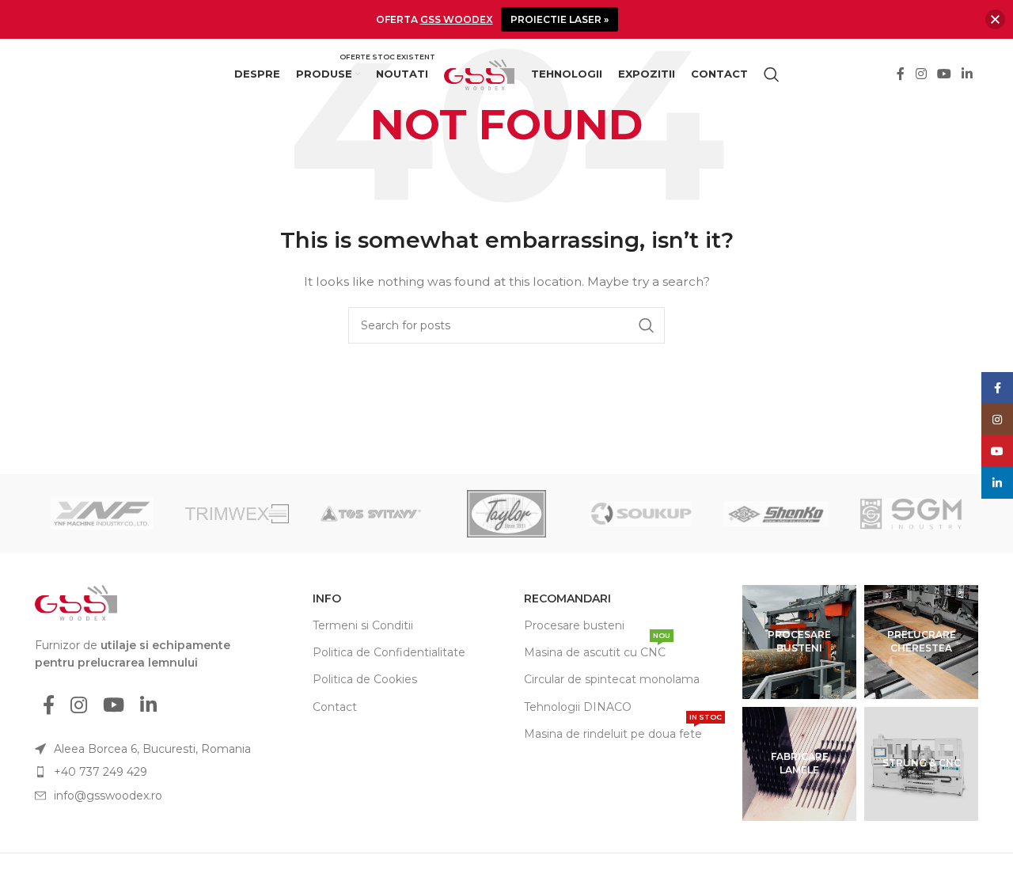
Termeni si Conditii (363, 625)
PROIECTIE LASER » (559, 19)
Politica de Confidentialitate (389, 652)
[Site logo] (479, 73)
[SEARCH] (646, 325)
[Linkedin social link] (967, 75)
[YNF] (102, 513)
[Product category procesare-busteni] (799, 642)
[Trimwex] (236, 513)
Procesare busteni (574, 625)
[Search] (771, 74)
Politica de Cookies (365, 679)
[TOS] (372, 513)
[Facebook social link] (901, 75)
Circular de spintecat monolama (612, 679)
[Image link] (76, 602)
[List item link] (153, 772)
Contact (335, 707)
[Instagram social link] (920, 75)
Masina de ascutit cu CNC (597, 649)
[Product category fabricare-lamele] (799, 764)
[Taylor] (506, 513)
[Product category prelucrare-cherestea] (921, 642)
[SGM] (911, 513)
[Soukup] (641, 513)
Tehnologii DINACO (578, 707)
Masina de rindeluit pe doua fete (623, 730)
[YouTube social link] (943, 75)
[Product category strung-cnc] (921, 764)
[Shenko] (775, 513)
